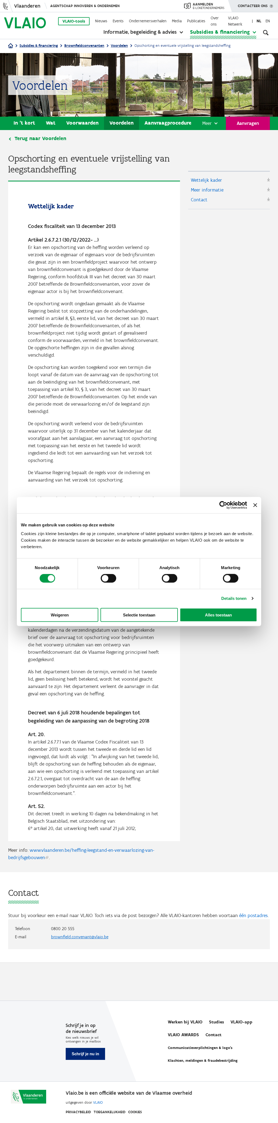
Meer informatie (207, 190)
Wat (50, 123)
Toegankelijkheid (109, 1112)
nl (259, 20)
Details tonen (234, 598)
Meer (207, 123)
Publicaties (196, 20)
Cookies (135, 1112)
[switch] (108, 578)
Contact (199, 200)
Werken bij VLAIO (185, 1022)
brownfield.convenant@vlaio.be (79, 936)
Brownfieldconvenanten (84, 45)
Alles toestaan (218, 614)
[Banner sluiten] (255, 505)
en (268, 20)
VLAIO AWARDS (183, 1034)
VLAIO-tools (73, 21)
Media (177, 20)
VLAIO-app (241, 1022)
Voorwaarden (82, 123)
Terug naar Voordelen (40, 138)
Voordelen (119, 45)
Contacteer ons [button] (253, 6)
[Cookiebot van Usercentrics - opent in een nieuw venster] (223, 505)
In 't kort (24, 123)
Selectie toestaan (139, 614)
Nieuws (101, 20)
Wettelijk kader (206, 180)
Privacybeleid (78, 1112)
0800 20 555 (62, 928)
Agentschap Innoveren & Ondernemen (85, 6)
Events (118, 20)
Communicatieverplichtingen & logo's (200, 1047)
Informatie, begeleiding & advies (140, 32)
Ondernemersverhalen (147, 20)
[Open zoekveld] (266, 33)
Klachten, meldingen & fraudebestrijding (203, 1060)
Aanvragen (248, 123)
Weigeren (60, 614)
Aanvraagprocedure (167, 123)
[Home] (10, 46)
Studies (216, 1022)
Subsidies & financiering (220, 32)
